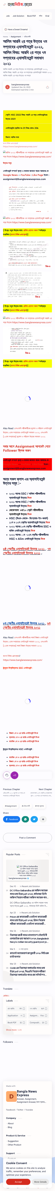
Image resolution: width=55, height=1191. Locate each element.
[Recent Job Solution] (31, 886)
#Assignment (11, 806)
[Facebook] (10, 1109)
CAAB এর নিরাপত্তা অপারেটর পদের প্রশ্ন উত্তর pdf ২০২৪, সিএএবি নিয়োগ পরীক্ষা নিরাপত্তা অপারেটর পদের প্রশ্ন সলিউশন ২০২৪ (28, 971)
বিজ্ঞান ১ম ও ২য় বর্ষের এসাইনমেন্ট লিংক (23, 733)
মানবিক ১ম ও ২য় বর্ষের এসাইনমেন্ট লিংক (24, 757)
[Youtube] (29, 1109)
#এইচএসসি (26, 806)
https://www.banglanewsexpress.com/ (20, 146)
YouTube (25, 175)
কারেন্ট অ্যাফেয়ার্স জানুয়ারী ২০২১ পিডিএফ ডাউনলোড (29, 955)
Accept (18, 1181)
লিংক (29, 497)
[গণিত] (40, 15)
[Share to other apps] (43, 819)
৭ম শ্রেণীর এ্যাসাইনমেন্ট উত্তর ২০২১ (27, 551)
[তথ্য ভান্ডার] (24, 949)
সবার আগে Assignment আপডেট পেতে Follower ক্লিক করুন (26, 448)
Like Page (37, 175)
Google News (10, 175)
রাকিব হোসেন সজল (30, 230)
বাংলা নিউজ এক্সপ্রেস (10, 143)
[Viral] (47, 15)
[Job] (8, 15)
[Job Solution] (18, 15)
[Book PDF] (31, 15)
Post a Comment (27, 837)
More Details (40, 1181)
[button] (11, 819)
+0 (14, 775)
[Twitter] (20, 1109)
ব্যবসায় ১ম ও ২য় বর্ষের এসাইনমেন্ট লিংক (24, 737)
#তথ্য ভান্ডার (39, 806)
